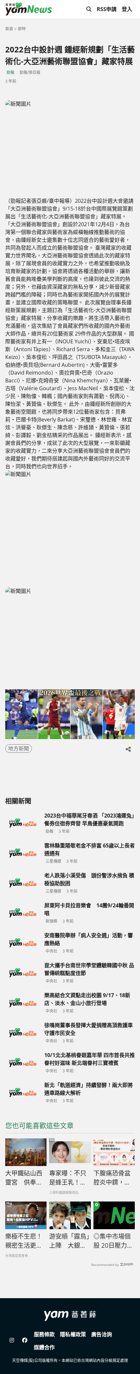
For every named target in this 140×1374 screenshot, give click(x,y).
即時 (22, 29)
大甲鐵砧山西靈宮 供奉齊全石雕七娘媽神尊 (23, 1178)
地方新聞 (18, 748)
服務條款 (44, 1334)
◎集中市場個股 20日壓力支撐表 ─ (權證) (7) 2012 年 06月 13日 (113, 1241)
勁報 (10, 72)
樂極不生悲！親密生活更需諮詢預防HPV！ (23, 1241)
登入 (127, 9)
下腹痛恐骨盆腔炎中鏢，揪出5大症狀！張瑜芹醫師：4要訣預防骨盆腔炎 (113, 1178)
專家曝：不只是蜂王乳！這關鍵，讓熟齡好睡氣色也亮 (67, 1178)
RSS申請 (107, 9)
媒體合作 (44, 1347)
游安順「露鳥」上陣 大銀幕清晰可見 (69, 1241)
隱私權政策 (73, 1334)
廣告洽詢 (101, 1334)
